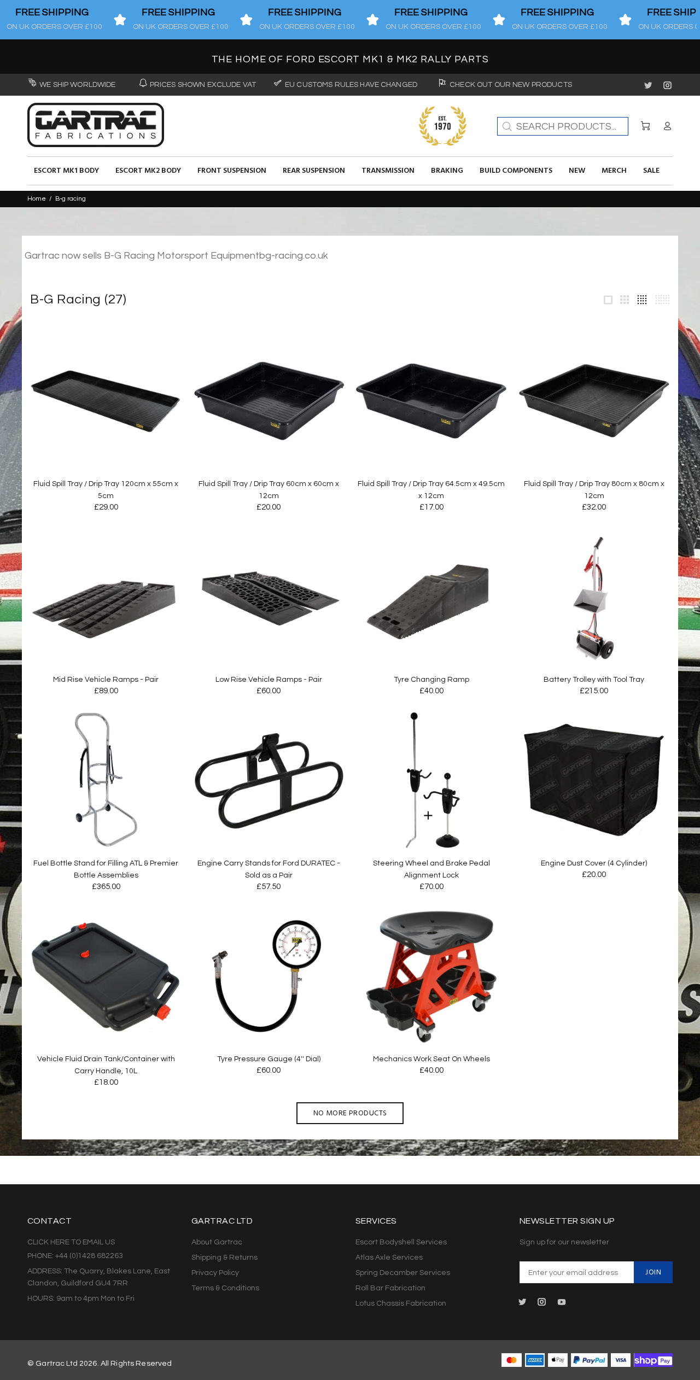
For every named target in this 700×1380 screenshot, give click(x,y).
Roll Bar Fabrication (390, 1288)
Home (36, 198)
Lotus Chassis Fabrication (400, 1303)
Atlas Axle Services (389, 1257)
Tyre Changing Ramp (431, 679)
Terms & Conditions (225, 1288)
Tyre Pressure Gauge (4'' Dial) (268, 1059)
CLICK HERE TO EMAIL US (71, 1242)
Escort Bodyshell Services (401, 1242)
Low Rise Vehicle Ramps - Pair (268, 679)
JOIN (653, 1272)
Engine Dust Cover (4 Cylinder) (594, 863)
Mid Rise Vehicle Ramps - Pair (106, 679)
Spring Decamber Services (402, 1273)
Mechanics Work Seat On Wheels (431, 1059)
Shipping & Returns (224, 1257)
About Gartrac (216, 1242)
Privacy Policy (215, 1273)
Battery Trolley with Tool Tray (594, 679)
